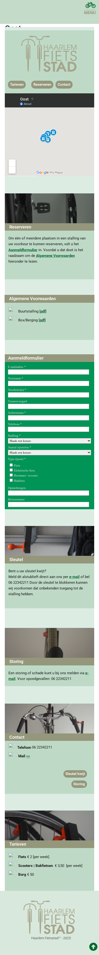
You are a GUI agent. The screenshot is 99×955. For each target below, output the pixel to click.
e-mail (74, 577)
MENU (90, 12)
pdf (42, 311)
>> (28, 756)
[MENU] (91, 5)
